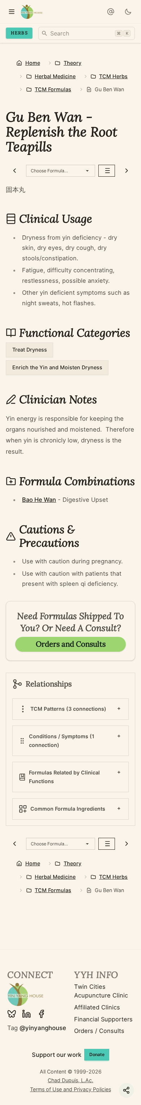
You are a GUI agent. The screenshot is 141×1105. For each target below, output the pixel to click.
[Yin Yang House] (32, 11)
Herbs (19, 32)
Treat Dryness (29, 349)
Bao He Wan (39, 499)
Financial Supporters (103, 1019)
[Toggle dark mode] (128, 12)
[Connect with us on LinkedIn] (26, 1013)
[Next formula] (126, 171)
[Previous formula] (14, 171)
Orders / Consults (99, 1030)
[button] (111, 12)
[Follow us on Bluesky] (11, 1013)
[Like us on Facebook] (41, 1013)
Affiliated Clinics (97, 1007)
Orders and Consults (71, 644)
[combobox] (86, 33)
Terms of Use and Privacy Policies (70, 1089)
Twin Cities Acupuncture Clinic (101, 991)
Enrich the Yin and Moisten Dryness (57, 367)
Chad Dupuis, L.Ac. (70, 1080)
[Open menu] (11, 11)
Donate (96, 1054)
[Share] (126, 1090)
